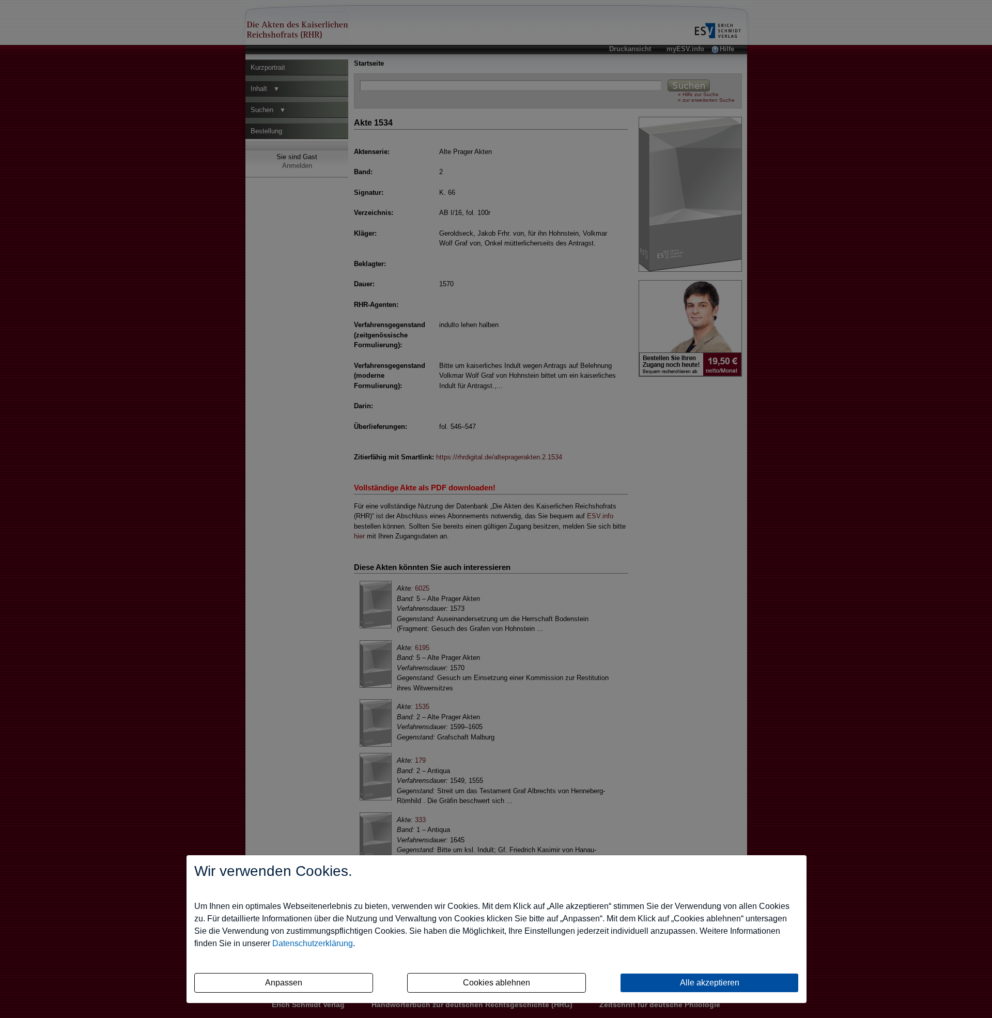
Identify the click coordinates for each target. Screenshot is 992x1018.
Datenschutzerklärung (312, 943)
